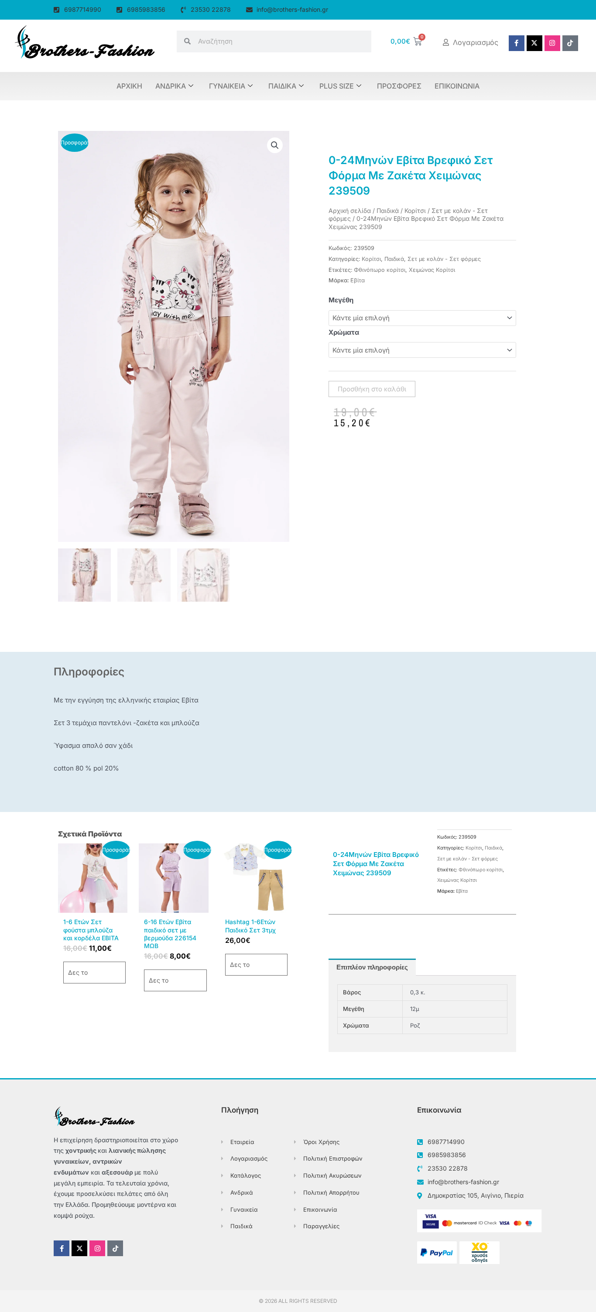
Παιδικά (282, 86)
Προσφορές (399, 86)
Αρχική (129, 86)
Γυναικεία (227, 86)
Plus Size (336, 86)
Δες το (78, 972)
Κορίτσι (415, 210)
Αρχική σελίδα (350, 210)
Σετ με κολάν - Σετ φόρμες (444, 259)
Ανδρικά (170, 86)
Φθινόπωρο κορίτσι (379, 270)
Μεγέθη (341, 300)
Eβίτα (357, 280)
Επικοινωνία (457, 86)
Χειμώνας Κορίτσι (432, 270)
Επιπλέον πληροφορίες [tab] (372, 967)
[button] (275, 145)
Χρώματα (344, 332)
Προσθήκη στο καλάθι (372, 389)
